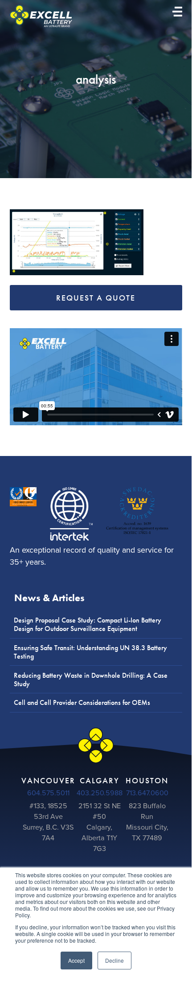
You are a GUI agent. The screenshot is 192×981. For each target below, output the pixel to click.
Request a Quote (95, 298)
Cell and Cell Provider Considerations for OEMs (82, 702)
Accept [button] (76, 960)
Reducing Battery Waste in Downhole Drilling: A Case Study (90, 679)
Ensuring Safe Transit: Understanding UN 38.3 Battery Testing (90, 652)
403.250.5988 (100, 793)
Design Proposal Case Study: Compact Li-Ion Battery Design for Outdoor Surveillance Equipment (87, 624)
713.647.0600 (147, 793)
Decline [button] (114, 960)
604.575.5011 (48, 793)
